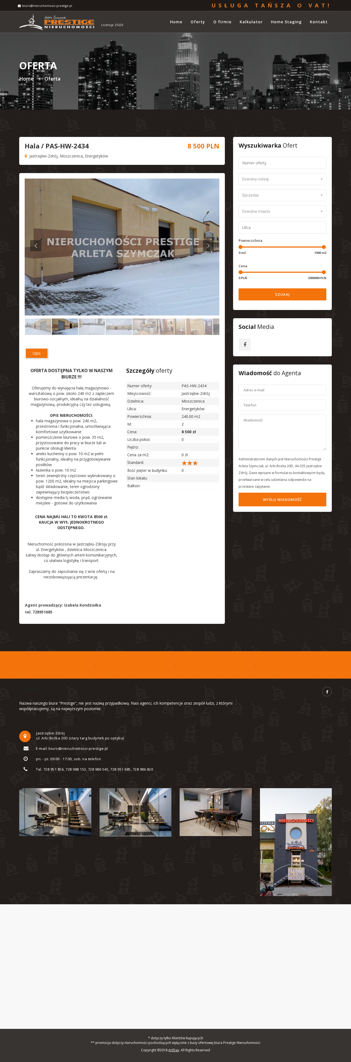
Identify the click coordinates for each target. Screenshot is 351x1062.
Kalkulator (251, 21)
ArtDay (173, 1050)
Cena (243, 265)
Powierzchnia (250, 240)
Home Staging (286, 21)
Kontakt (319, 21)
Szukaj (282, 294)
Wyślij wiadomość (282, 499)
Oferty (198, 21)
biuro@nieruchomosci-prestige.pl (47, 6)
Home (176, 21)
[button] (282, 179)
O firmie (222, 21)
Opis (37, 353)
